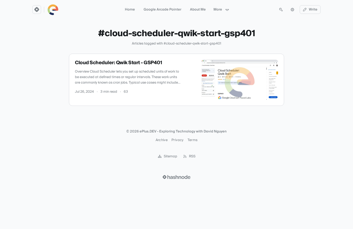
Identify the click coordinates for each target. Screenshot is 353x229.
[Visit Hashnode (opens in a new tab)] (176, 177)
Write (313, 9)
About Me (198, 9)
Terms (193, 140)
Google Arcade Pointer (162, 9)
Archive (162, 140)
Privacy (177, 140)
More (217, 9)
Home (130, 9)
